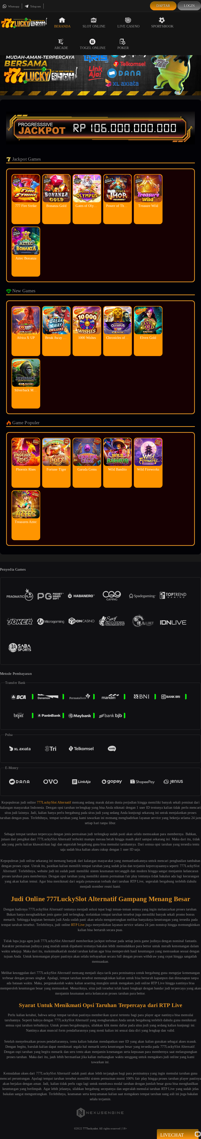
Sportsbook (162, 26)
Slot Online (94, 26)
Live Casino (128, 26)
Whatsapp (13, 6)
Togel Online (92, 48)
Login (189, 6)
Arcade (61, 48)
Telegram (35, 6)
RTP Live (78, 925)
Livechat (172, 1135)
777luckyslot (90, 1128)
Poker (123, 48)
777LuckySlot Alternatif (54, 802)
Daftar (163, 6)
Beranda (62, 26)
